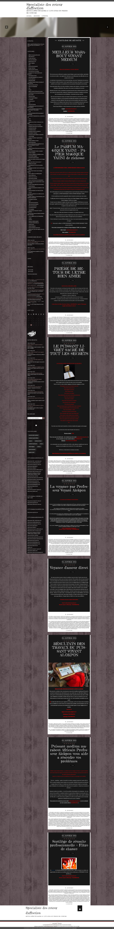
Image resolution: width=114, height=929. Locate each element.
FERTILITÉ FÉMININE (33, 86)
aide (82, 327)
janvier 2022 (30, 271)
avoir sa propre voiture (63, 248)
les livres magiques (73, 628)
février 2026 (30, 269)
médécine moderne (60, 127)
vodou (68, 328)
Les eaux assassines (31, 296)
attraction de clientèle (54, 129)
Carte (29, 258)
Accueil (29, 16)
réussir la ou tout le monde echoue (76, 248)
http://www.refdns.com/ (32, 491)
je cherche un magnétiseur (71, 730)
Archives (37, 16)
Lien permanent (70, 116)
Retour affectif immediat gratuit (35, 173)
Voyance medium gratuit (33, 221)
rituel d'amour (68, 325)
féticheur (73, 328)
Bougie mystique (32, 67)
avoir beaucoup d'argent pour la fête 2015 (62, 249)
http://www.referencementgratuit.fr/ (35, 552)
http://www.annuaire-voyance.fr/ (34, 489)
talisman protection (33, 205)
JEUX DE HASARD (32, 104)
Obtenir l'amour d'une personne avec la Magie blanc (36, 149)
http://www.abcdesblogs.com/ (33, 482)
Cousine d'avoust (30, 301)
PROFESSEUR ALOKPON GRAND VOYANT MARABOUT (34, 380)
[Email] (36, 425)
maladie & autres (68, 545)
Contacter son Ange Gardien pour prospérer (34, 73)
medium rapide (61, 820)
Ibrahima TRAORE (31, 241)
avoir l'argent (55, 246)
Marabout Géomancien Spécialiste (36, 126)
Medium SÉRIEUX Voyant (34, 140)
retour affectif (54, 325)
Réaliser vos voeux (32, 163)
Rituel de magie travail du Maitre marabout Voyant (35, 182)
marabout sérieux (70, 819)
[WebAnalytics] (57, 0)
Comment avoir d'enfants (34, 71)
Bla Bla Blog (39, 296)
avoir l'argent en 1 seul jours (57, 247)
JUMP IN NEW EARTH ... (32, 285)
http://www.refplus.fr (31, 467)
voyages (68, 126)
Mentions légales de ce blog (48, 926)
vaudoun (65, 328)
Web (29, 232)
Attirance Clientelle (33, 59)
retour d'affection (32, 175)
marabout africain (38, 440)
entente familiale (81, 129)
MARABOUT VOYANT (33, 133)
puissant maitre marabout (33, 435)
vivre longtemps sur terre (69, 331)
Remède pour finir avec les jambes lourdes (35, 166)
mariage (63, 325)
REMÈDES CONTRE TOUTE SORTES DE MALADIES (35, 169)
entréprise (58, 327)
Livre (30, 118)
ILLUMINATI (31, 99)
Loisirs (30, 120)
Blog (29, 64)
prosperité (58, 465)
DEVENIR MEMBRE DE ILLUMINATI (36, 77)
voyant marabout (62, 819)
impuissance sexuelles (84, 128)
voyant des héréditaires (61, 822)
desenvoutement (32, 449)
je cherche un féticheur (82, 730)
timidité (54, 130)
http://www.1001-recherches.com (34, 461)
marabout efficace (53, 820)
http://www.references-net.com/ (34, 504)
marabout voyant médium (33, 438)
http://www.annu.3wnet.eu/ (33, 481)
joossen (29, 248)
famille (74, 246)
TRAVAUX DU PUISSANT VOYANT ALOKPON (34, 211)
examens (82, 130)
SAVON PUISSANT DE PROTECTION (36, 190)
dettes (66, 130)
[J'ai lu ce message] (112, 927)
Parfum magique (32, 152)
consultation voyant (84, 820)
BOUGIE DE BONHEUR (33, 66)
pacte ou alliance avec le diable (71, 127)
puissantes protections (65, 128)
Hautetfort (60, 923)
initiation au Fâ (31, 101)
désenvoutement (70, 252)
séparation (78, 325)
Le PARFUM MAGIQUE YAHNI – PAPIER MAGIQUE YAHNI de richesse (69, 152)
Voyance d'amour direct (69, 567)
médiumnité (57, 128)
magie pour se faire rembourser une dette (35, 123)
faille (67, 327)
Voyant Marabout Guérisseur (34, 227)
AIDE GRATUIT (31, 56)
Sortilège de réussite (33, 199)
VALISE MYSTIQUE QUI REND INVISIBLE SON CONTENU (35, 214)
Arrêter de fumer (32, 58)
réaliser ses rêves (86, 247)
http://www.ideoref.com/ (32, 486)
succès (66, 246)
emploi (63, 545)
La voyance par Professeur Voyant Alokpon (69, 488)
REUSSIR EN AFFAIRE (33, 178)
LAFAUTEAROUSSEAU (39, 283)
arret (68, 129)
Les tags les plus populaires (66, 924)
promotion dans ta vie (85, 126)
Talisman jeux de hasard (33, 204)
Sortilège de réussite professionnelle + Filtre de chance (69, 845)
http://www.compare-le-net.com (34, 464)
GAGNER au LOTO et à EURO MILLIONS (36, 93)
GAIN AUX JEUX (32, 96)
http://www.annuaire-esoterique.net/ (35, 479)
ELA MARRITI (41, 285)
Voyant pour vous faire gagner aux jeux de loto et (35, 230)
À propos (45, 16)
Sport (30, 200)
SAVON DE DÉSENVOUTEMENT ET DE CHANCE (35, 188)
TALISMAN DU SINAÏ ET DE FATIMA (35, 391)
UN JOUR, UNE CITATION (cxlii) (33, 287)
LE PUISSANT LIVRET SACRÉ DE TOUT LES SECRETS (69, 350)
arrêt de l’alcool (63, 129)
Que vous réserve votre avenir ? (35, 161)
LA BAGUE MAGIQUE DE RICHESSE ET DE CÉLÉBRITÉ (35, 107)
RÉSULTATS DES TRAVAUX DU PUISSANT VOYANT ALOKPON (69, 649)
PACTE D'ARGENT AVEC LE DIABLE (36, 151)
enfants (70, 327)
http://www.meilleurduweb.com (34, 462)
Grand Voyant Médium (33, 97)
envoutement (76, 329)
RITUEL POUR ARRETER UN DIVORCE (36, 184)
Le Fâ (30, 111)
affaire (63, 246)
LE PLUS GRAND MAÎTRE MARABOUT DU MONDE (35, 114)
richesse (38, 446)
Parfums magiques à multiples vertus (36, 154)
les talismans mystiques (59, 130)
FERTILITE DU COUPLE (33, 84)
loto (63, 464)
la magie (86, 130)
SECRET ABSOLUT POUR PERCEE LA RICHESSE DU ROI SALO (36, 197)
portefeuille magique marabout (62, 467)
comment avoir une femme (66, 250)
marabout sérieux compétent (35, 131)
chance (41, 443)
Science (30, 192)
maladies (83, 464)
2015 (70, 246)
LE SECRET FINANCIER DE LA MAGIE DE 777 (36, 117)
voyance (30, 219)
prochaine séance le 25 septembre (34, 298)
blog (78, 926)
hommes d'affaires (79, 328)
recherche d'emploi (65, 330)
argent (60, 464)
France (30, 89)
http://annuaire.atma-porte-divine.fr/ (35, 477)
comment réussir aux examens (66, 329)
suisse (85, 246)
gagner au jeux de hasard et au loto (36, 91)
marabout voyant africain (68, 124)
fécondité (75, 129)
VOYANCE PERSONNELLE (34, 222)
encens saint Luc (32, 78)
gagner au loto (31, 452)
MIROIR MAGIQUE (32, 142)
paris (72, 326)
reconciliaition (84, 325)
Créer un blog (54, 923)
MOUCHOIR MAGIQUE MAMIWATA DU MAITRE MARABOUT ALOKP (35, 144)
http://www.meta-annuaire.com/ (34, 471)
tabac (71, 129)
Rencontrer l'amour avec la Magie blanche (34, 171)
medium (55, 326)
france (78, 246)
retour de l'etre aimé (65, 327)
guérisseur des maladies (78, 327)
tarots (66, 820)
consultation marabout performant (57, 821)
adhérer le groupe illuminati (34, 54)
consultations (58, 126)
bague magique (32, 63)
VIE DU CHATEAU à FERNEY (34, 295)
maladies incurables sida (84, 127)
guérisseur (55, 819)
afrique (75, 327)
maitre (71, 327)
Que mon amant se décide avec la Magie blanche (36, 160)
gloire (71, 126)
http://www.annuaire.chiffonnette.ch (35, 469)
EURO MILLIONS (32, 80)
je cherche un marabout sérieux (58, 729)
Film (29, 88)
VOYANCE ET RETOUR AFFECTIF (34, 386)
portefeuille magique (33, 155)
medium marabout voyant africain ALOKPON (34, 138)
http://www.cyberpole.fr (32, 466)
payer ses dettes (78, 247)
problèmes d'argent (56, 327)
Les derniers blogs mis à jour (47, 924)
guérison (87, 464)
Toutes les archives (32, 274)
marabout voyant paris (33, 443)
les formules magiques (75, 130)
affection (53, 464)
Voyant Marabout (32, 226)
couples (74, 325)
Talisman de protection (33, 202)
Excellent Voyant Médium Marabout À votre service (35, 83)
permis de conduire (67, 471)
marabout (60, 326)
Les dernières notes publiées (57, 924)
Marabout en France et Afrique (35, 124)
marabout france (69, 821)
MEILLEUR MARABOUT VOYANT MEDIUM (69, 56)
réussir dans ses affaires (69, 247)
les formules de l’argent (82, 130)
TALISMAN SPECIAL (32, 207)
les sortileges (72, 551)
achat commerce (52, 127)
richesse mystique (56, 329)
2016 (72, 246)
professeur (65, 326)
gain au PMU (31, 94)
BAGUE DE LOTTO (32, 61)
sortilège (53, 870)
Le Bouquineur (34, 280)
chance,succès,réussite (33, 69)
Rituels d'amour (32, 186)
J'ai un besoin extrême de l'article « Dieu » (35, 293)
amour (59, 325)
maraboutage (31, 136)
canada (81, 246)
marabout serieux (32, 129)
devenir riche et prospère (81, 330)
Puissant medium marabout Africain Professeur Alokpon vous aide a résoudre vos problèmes (69, 753)
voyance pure (31, 224)
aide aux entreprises (75, 128)
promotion (54, 330)
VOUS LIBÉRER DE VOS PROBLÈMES (36, 216)
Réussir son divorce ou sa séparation (36, 180)
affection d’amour (68, 125)
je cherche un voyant (60, 730)
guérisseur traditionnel (57, 328)
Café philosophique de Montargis (34, 299)
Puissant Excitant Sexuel (34, 157)
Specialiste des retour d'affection (44, 6)
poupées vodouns (72, 130)
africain (79, 327)
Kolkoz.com (29, 487)
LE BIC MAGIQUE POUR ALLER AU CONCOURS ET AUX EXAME (34, 109)
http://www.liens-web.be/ (32, 475)
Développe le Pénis (33, 75)
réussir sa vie (73, 330)
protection (82, 329)
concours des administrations (63, 130)
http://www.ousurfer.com (32, 502)
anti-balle (63, 126)
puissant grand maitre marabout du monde (77, 251)
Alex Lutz (29, 304)
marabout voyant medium (80, 124)
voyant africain (78, 819)
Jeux (29, 102)
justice (52, 126)
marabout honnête (32, 128)
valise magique (31, 446)
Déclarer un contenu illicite (38, 926)
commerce (63, 327)
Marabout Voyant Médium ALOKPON (36, 134)
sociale (59, 330)
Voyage (30, 217)
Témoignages (31, 209)
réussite (60, 246)
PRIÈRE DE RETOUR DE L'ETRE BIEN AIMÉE (69, 272)
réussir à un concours (33, 176)
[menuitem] (29, 16)
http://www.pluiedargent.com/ (33, 484)
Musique (30, 146)
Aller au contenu (4, 2)
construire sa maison (53, 248)
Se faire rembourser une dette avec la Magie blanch (35, 194)
